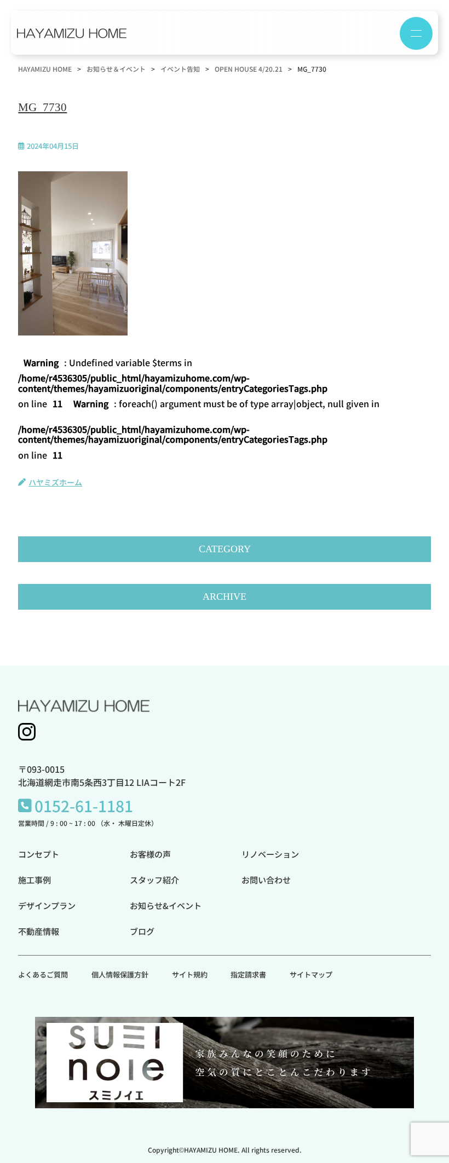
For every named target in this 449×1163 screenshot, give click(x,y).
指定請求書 (248, 974)
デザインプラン (47, 905)
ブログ (142, 931)
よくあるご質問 (43, 974)
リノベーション (270, 854)
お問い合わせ (266, 879)
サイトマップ (311, 974)
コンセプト (38, 854)
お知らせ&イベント (166, 905)
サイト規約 (190, 974)
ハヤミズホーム (55, 482)
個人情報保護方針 (119, 974)
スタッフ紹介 (154, 879)
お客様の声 (150, 854)
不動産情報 (38, 931)
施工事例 (34, 879)
